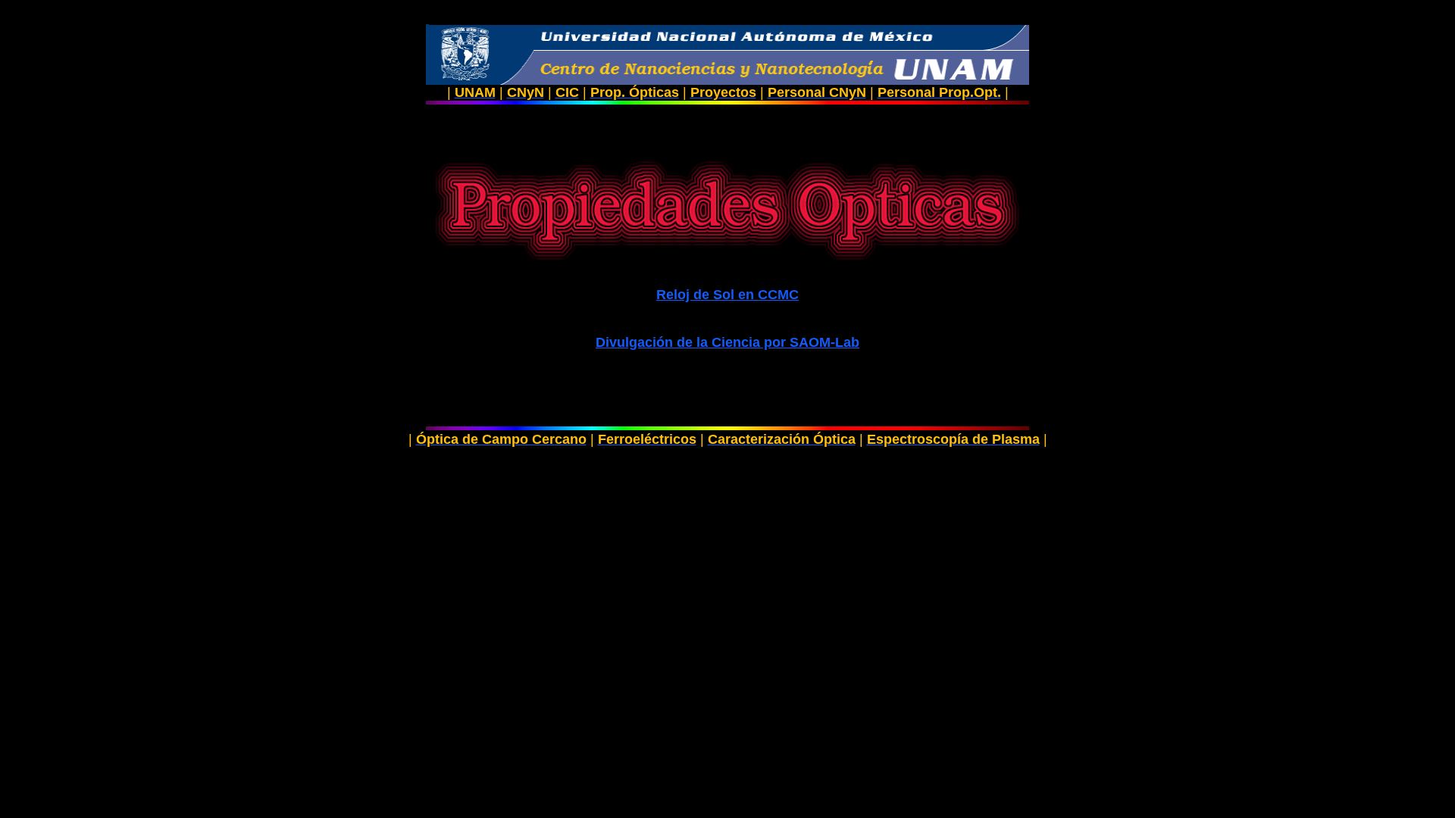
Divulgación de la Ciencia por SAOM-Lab (727, 342)
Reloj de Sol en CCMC (727, 294)
